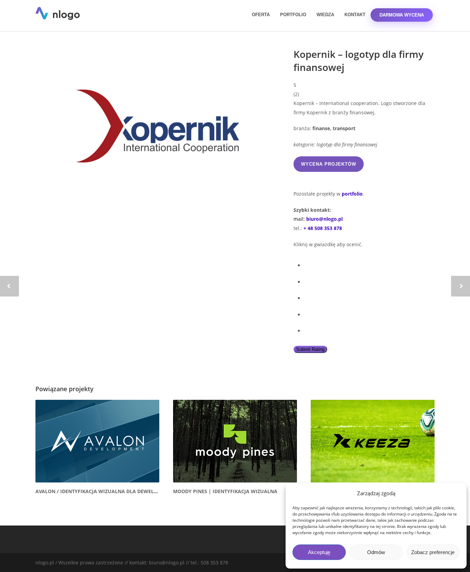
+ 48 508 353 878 (322, 228)
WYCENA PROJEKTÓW (328, 164)
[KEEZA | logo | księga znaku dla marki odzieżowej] (373, 441)
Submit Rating (310, 349)
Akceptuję (319, 552)
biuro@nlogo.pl (324, 219)
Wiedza (325, 14)
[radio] (369, 264)
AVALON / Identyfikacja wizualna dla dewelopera (102, 491)
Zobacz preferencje (433, 552)
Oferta (261, 14)
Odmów (376, 552)
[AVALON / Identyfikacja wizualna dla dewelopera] (97, 441)
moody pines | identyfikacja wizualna (225, 491)
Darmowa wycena (402, 15)
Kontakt (354, 14)
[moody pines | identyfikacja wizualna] (235, 441)
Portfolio (293, 14)
